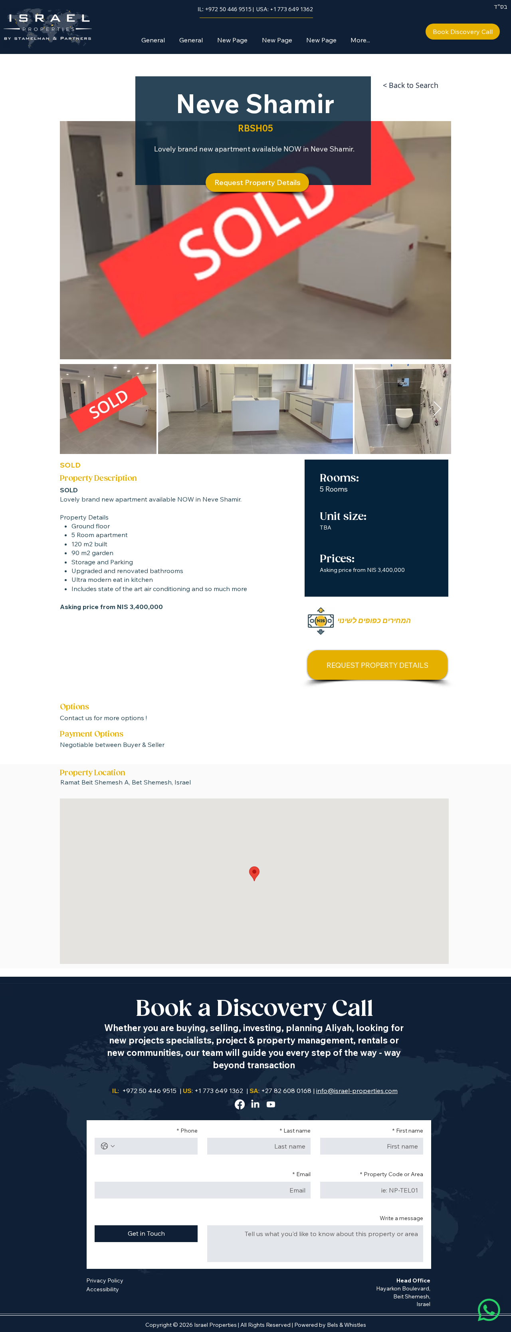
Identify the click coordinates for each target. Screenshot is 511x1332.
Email (302, 1174)
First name (407, 1130)
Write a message (401, 1218)
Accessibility (102, 1289)
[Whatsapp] (489, 1310)
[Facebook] (240, 1104)
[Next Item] (437, 409)
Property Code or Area (391, 1174)
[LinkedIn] (255, 1104)
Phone (187, 1130)
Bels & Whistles (346, 1324)
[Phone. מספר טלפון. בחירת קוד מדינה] (108, 1146)
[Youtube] (271, 1104)
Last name (295, 1130)
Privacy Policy (104, 1280)
